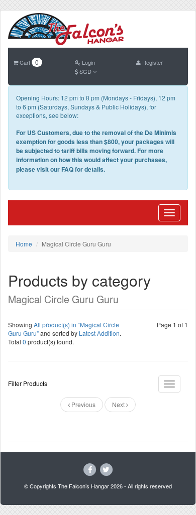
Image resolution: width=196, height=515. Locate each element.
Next (119, 404)
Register (152, 62)
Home (24, 243)
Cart (28, 62)
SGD (85, 71)
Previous (82, 404)
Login (87, 62)
